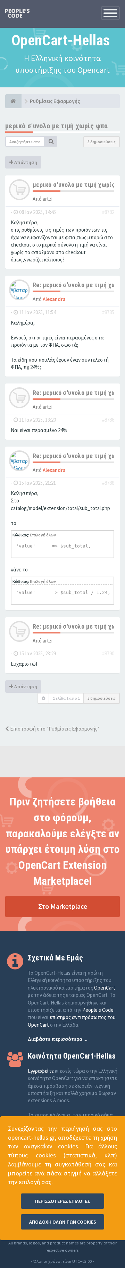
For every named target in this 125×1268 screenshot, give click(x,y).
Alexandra (54, 299)
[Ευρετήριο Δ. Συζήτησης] (13, 101)
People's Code (98, 1010)
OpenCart (104, 987)
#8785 (108, 312)
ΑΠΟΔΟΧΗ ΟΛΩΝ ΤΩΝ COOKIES (62, 1222)
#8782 (108, 212)
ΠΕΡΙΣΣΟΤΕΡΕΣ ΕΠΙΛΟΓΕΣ (62, 1201)
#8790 (108, 653)
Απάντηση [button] (25, 162)
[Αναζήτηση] (51, 141)
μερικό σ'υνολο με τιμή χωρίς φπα (56, 126)
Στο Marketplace (62, 906)
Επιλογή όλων (43, 534)
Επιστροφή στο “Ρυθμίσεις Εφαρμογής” (54, 728)
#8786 (108, 419)
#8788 (108, 483)
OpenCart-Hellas (60, 40)
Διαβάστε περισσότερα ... (58, 1039)
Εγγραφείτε (41, 1071)
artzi (47, 199)
